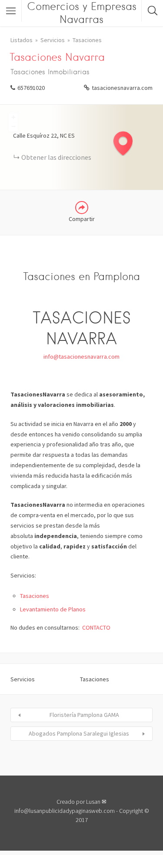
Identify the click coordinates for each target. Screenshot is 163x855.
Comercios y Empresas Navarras (81, 13)
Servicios (52, 40)
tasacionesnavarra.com (122, 88)
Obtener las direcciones (56, 157)
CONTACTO (96, 627)
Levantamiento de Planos (53, 609)
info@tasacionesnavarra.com (81, 356)
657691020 (31, 88)
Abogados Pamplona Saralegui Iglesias (79, 733)
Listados (21, 40)
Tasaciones (87, 40)
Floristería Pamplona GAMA (84, 715)
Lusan (93, 801)
